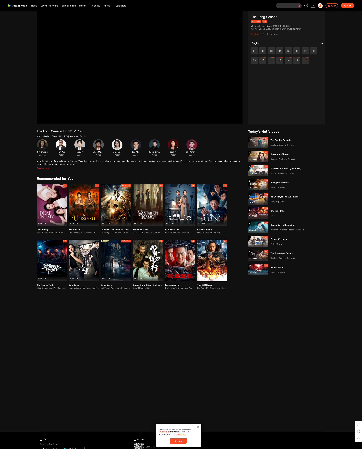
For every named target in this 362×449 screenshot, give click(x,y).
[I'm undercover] (180, 260)
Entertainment (69, 5)
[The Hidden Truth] (52, 260)
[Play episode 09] (254, 60)
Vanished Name (140, 229)
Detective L (106, 284)
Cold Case (74, 284)
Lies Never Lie (172, 229)
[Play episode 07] (305, 50)
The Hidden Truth (45, 284)
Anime (107, 5)
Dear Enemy (42, 229)
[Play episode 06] (296, 50)
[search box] (298, 5)
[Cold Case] (84, 260)
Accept (179, 441)
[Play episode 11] (271, 60)
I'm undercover (172, 284)
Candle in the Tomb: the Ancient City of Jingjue (124, 229)
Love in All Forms (49, 5)
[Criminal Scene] (212, 205)
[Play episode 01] (254, 50)
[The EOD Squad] (212, 260)
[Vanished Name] (148, 205)
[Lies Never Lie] (180, 205)
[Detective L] (116, 260)
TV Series (95, 5)
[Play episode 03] (271, 50)
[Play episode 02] (262, 50)
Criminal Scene (204, 229)
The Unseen (74, 229)
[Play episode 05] (288, 50)
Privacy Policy (164, 431)
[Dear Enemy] (52, 205)
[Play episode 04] (279, 50)
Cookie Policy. (180, 434)
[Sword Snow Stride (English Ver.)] (148, 260)
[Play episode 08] (313, 50)
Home (34, 5)
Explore (122, 5)
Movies (83, 5)
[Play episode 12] (279, 60)
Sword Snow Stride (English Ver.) (149, 284)
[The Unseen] (84, 205)
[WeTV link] (17, 5)
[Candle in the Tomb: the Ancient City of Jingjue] (116, 205)
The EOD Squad (205, 284)
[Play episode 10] (262, 60)
